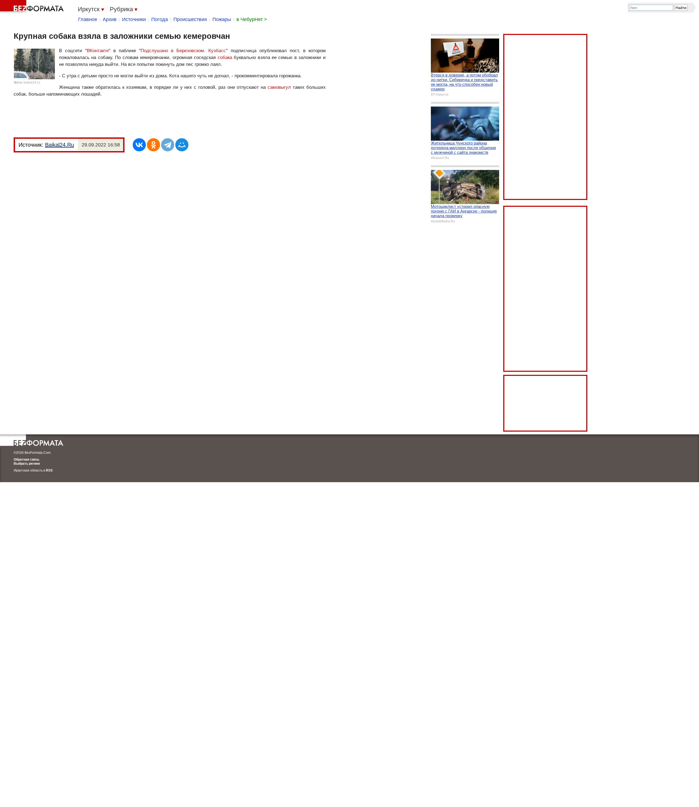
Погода (159, 19)
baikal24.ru (31, 82)
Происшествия (190, 19)
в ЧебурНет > (251, 19)
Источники (134, 19)
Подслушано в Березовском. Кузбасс (183, 50)
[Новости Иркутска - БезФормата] (33, 7)
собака (225, 57)
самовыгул (279, 87)
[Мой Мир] (181, 144)
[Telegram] (167, 144)
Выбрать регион (27, 464)
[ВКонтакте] (139, 144)
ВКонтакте (98, 50)
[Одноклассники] (153, 144)
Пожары (221, 19)
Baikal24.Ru (59, 145)
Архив (110, 19)
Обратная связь (26, 459)
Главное (87, 19)
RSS (49, 470)
